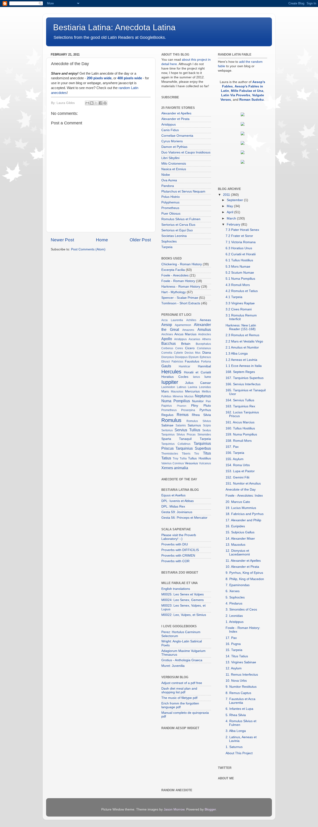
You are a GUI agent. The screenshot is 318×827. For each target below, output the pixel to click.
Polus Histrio (170, 197)
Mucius (188, 396)
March (232, 218)
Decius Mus (192, 352)
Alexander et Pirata (175, 119)
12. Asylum (234, 668)
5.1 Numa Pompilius (240, 278)
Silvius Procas (186, 434)
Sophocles (169, 241)
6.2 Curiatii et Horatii (241, 254)
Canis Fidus (170, 130)
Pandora (167, 186)
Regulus (167, 415)
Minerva (178, 396)
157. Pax (232, 446)
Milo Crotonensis (173, 163)
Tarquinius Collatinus (175, 443)
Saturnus (194, 425)
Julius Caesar (198, 383)
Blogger (210, 809)
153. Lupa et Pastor (240, 471)
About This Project (239, 753)
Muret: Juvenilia (173, 666)
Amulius (204, 329)
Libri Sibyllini (170, 158)
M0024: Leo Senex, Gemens (182, 600)
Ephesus (205, 357)
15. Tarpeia (234, 650)
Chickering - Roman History (181, 264)
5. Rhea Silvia (236, 715)
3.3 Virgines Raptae (240, 303)
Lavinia (192, 387)
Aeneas (205, 320)
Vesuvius (191, 463)
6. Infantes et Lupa (239, 709)
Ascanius (194, 339)
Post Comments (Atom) (88, 249)
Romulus (171, 420)
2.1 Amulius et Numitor (242, 347)
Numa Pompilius (175, 401)
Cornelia (166, 352)
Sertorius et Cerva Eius (178, 224)
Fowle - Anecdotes (175, 275)
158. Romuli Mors (239, 440)
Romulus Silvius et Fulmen (180, 219)
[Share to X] (96, 103)
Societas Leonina (174, 236)
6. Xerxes (233, 591)
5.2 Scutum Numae (240, 272)
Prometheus (170, 208)
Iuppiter (169, 382)
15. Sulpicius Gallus (240, 532)
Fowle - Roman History (178, 281)
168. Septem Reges (240, 372)
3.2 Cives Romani (239, 309)
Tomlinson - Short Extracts (180, 303)
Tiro (196, 453)
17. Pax (231, 638)
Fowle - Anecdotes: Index (244, 495)
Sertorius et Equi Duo (177, 230)
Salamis (181, 425)
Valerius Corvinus (172, 463)
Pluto (207, 405)
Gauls (166, 366)
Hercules (171, 372)
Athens (206, 339)
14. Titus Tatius (237, 656)
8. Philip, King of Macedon (245, 579)
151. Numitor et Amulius (243, 483)
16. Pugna (233, 644)
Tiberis (186, 453)
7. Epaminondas (238, 585)
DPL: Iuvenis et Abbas (177, 501)
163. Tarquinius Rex (240, 406)
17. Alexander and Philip (243, 520)
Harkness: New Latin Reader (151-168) (241, 327)
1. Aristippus (235, 622)
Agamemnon (183, 325)
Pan (208, 401)
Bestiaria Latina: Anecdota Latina (114, 27)
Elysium (194, 357)
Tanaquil (185, 439)
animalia (181, 468)
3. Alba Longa (236, 731)
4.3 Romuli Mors (238, 285)
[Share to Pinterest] (105, 103)
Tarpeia (167, 247)
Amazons (188, 330)
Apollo (166, 339)
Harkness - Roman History (180, 286)
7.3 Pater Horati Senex (242, 230)
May (230, 206)
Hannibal (204, 366)
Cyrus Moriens (172, 141)
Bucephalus (203, 343)
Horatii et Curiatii (197, 372)
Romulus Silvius (198, 421)
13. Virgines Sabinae (241, 662)
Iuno (207, 377)
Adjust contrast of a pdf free (181, 683)
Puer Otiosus (170, 213)
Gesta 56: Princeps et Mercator (184, 517)
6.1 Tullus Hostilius (239, 260)
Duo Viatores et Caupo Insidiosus (185, 152)
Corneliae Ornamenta (177, 135)
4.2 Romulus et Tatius (242, 291)
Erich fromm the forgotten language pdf (180, 705)
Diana (206, 352)
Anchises (167, 334)
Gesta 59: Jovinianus (176, 512)
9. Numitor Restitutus (241, 686)
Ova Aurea (169, 180)
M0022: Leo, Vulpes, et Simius (183, 615)
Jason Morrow (174, 809)
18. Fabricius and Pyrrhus (245, 514)
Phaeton (181, 405)
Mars (165, 391)
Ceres (179, 348)
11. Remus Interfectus (242, 674)
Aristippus (168, 124)
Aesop (166, 324)
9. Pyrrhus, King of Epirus (244, 573)
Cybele (178, 352)
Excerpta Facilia (173, 270)
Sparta (166, 439)
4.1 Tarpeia (234, 297)
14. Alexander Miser (240, 538)
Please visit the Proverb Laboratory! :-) (178, 537)
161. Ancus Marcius (240, 422)
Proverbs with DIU (174, 544)
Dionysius (167, 357)
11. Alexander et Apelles (243, 560)
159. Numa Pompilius (241, 434)
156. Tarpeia (235, 453)
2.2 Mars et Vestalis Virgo (244, 341)
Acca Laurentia (172, 320)
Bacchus (168, 343)
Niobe (165, 174)
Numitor (198, 401)
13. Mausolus (235, 544)
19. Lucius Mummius (241, 508)
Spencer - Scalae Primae (179, 297)
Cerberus (167, 348)
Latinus (181, 387)
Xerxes (167, 468)
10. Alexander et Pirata (242, 566)
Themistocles (169, 453)
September (235, 200)
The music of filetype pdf (179, 698)
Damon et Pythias (174, 147)
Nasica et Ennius (173, 169)
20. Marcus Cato (238, 502)
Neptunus (203, 396)
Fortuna (206, 361)
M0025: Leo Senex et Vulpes (182, 594)
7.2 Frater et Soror (239, 236)
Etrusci (165, 361)
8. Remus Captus (238, 693)
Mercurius (192, 391)
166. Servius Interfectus (243, 384)
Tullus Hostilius (199, 458)
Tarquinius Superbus (193, 448)
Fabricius (177, 361)
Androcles (204, 334)
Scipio (207, 425)
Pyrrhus (205, 410)
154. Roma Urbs (238, 465)
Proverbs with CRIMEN (178, 555)
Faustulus (192, 361)
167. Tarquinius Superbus (245, 378)
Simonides (204, 434)
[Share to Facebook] (100, 103)
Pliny (194, 405)
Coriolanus (204, 348)
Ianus (196, 377)
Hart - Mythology (173, 292)
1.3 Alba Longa (237, 353)
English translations (175, 589)
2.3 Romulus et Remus (242, 335)
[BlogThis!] (91, 103)
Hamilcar (184, 366)
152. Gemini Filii (237, 477)
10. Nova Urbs (236, 680)
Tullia (183, 458)
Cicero (190, 348)
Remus (183, 414)
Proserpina (188, 410)
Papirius (166, 405)
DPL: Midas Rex (173, 506)
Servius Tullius (187, 430)
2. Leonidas (234, 616)
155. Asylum (235, 459)
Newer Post (62, 239)
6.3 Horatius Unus (239, 248)
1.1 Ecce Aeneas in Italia (244, 366)
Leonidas (205, 387)
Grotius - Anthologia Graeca (181, 660)
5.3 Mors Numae (238, 266)
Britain (185, 343)
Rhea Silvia (201, 415)
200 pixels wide (99, 78)
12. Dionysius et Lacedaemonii (238, 552)
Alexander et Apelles (176, 113)
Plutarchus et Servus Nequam (183, 191)
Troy (175, 458)
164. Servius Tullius (240, 400)
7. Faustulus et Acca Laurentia (240, 700)
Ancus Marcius (185, 334)
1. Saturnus (234, 747)
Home (102, 239)
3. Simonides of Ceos (241, 609)
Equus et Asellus (173, 495)
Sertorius (167, 430)
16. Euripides (235, 526)
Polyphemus (170, 202)
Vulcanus (205, 463)
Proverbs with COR (175, 561)
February (234, 224)
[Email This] (87, 103)
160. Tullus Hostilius (240, 428)
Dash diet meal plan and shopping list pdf (179, 690)
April (230, 212)
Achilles (191, 320)
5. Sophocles (235, 597)
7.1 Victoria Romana (241, 242)
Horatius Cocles (174, 377)
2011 (227, 194)
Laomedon (168, 387)
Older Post (140, 239)
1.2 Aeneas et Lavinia (241, 360)
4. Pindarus (234, 603)
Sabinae (167, 425)
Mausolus (177, 391)
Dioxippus (181, 357)
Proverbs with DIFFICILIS (180, 550)
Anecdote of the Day (241, 489)
